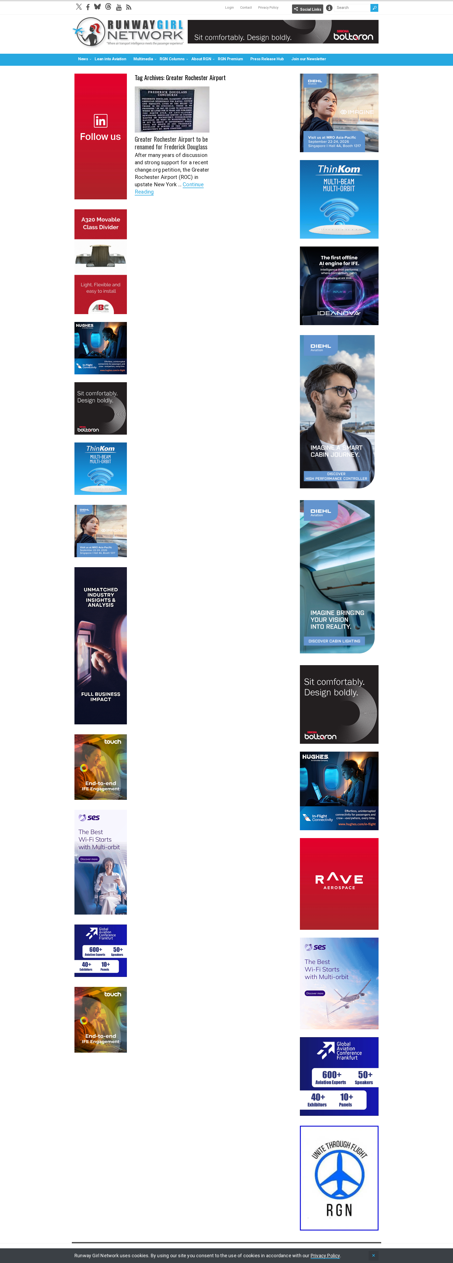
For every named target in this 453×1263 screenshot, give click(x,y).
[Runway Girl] (128, 45)
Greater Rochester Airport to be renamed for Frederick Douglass (171, 142)
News (83, 59)
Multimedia (143, 59)
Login (229, 7)
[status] (374, 1256)
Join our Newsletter (308, 59)
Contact (246, 7)
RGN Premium (230, 59)
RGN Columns (172, 59)
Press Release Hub (267, 59)
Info (329, 7)
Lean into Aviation (110, 59)
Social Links (310, 9)
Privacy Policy (268, 7)
